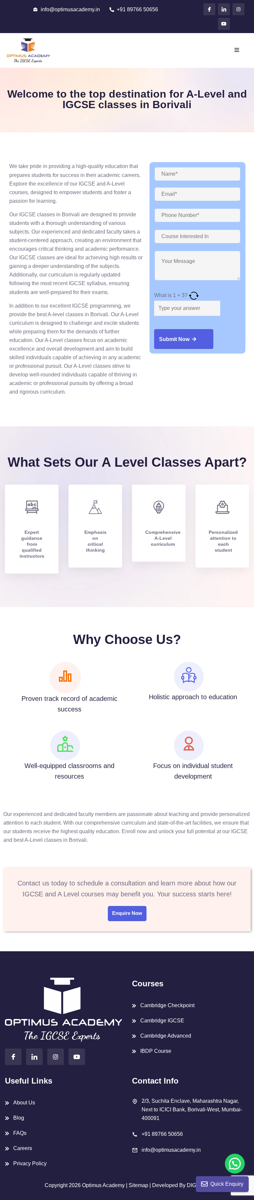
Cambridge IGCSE (162, 1020)
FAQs (19, 1133)
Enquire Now (127, 913)
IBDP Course (155, 1051)
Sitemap (139, 1185)
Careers (22, 1148)
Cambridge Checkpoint (167, 1005)
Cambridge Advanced (165, 1036)
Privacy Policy (30, 1163)
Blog (18, 1118)
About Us (24, 1102)
